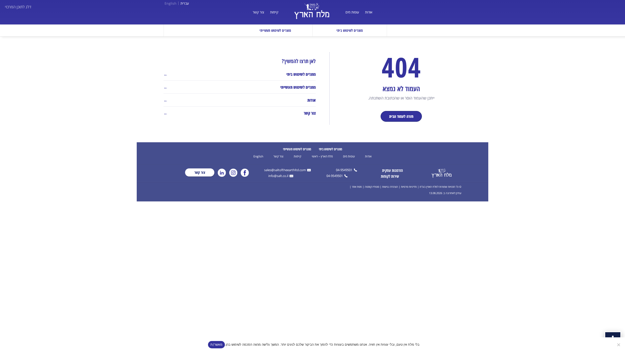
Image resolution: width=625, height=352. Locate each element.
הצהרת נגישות (390, 186)
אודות (368, 12)
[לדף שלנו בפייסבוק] (245, 173)
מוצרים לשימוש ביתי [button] (349, 30)
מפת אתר (357, 186)
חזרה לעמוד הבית (401, 116)
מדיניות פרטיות (409, 186)
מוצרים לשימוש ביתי (330, 149)
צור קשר (258, 12)
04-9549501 (344, 170)
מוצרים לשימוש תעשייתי (297, 149)
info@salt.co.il (278, 176)
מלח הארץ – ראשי (322, 156)
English (171, 3)
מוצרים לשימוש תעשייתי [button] (275, 30)
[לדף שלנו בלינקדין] (222, 173)
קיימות (274, 12)
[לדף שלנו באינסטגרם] (233, 173)
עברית (184, 3)
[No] (618, 344)
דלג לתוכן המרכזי (18, 7)
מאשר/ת (216, 344)
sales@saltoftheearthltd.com (285, 170)
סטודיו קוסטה (372, 186)
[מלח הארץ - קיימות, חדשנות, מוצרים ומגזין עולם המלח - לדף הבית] (441, 173)
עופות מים (352, 12)
